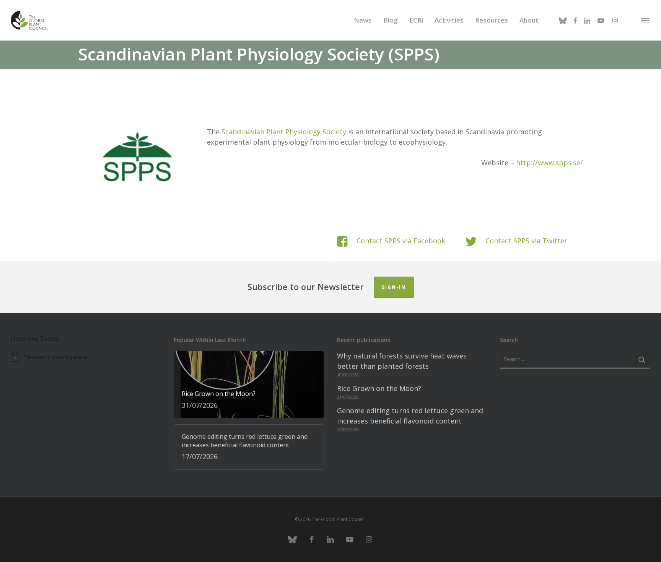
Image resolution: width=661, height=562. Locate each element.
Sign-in (394, 287)
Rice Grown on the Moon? (379, 388)
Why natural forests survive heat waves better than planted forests (402, 361)
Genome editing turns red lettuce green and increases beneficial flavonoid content (410, 415)
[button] (645, 20)
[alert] (86, 357)
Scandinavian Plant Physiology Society (283, 131)
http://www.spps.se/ (549, 162)
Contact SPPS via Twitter (526, 240)
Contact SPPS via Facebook (401, 240)
